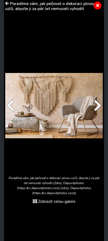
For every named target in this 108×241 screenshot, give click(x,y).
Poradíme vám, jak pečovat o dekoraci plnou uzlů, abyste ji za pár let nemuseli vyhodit (49, 6)
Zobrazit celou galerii (56, 201)
